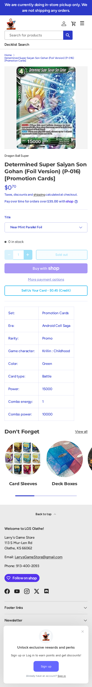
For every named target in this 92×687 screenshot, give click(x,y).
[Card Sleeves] (23, 459)
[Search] (68, 35)
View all (81, 431)
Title (7, 217)
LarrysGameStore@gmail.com (39, 557)
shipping (39, 195)
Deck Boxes (64, 483)
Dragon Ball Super (16, 156)
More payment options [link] (46, 279)
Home (8, 55)
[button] (74, 24)
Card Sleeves (23, 483)
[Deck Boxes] (64, 459)
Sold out (61, 255)
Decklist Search (16, 44)
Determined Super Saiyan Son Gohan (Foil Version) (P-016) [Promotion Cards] (39, 59)
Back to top (44, 514)
